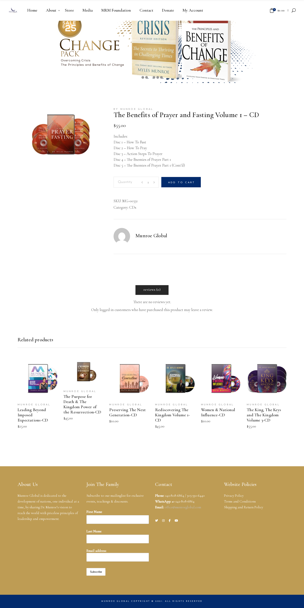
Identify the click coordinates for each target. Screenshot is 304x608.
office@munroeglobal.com (183, 507)
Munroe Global (151, 236)
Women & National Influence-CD (218, 412)
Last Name (94, 531)
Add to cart (181, 182)
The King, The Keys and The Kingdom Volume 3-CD (264, 415)
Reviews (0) (152, 289)
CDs (132, 207)
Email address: (96, 551)
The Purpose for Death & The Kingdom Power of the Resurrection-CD (82, 404)
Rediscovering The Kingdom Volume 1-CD (172, 415)
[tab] (152, 290)
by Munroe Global (133, 109)
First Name (94, 512)
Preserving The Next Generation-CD (127, 412)
